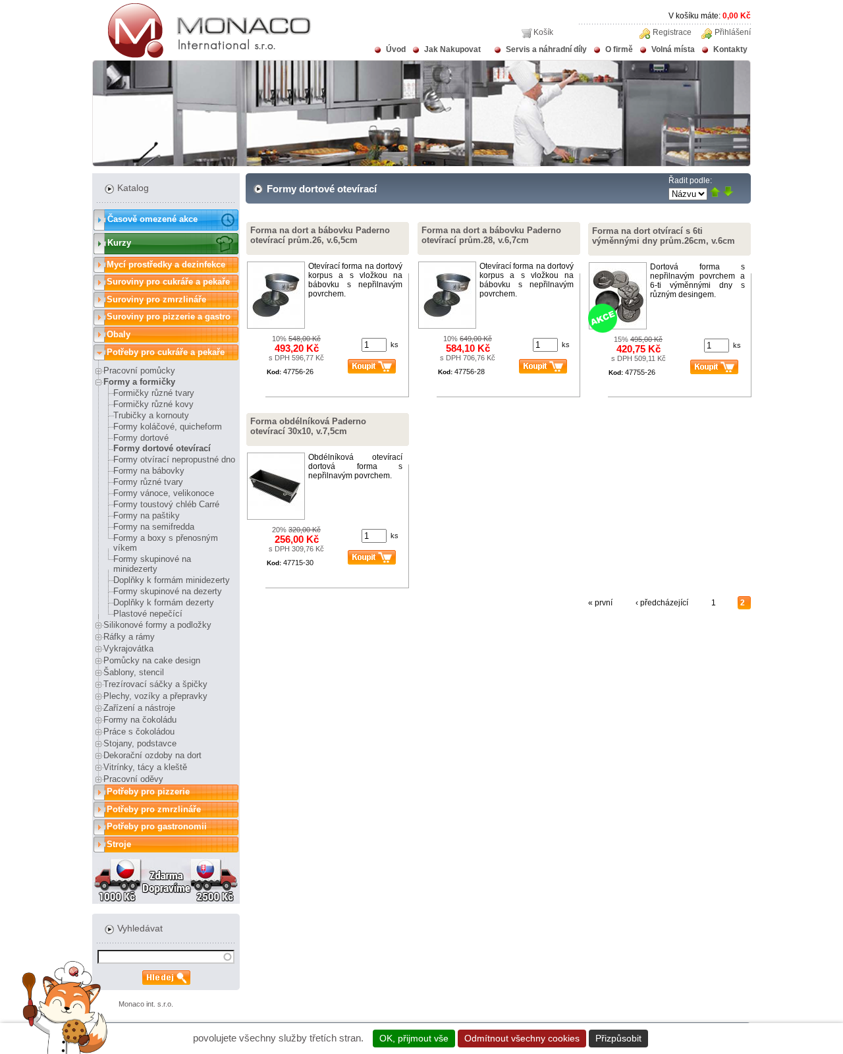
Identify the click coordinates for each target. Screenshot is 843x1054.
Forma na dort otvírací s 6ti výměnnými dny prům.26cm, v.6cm (663, 236)
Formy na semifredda (153, 527)
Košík (543, 32)
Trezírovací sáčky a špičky (155, 684)
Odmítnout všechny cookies (522, 1038)
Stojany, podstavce (140, 743)
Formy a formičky (139, 382)
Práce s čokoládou (139, 731)
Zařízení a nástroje (139, 708)
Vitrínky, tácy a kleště (145, 767)
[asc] (715, 192)
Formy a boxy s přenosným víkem (165, 543)
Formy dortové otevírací (162, 448)
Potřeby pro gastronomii (157, 826)
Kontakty (730, 49)
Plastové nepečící (147, 614)
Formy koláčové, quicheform (167, 426)
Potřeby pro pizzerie (148, 791)
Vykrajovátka (128, 648)
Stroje (119, 844)
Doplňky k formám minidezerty (171, 580)
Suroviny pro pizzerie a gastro (169, 316)
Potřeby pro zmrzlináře (154, 809)
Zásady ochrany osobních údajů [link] (721, 1038)
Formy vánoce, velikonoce (163, 493)
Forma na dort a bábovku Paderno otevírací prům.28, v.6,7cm (491, 235)
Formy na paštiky (146, 515)
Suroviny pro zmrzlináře (156, 299)
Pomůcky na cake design (151, 660)
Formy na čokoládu (140, 720)
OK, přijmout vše (414, 1038)
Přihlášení (733, 32)
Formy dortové (141, 438)
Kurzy (119, 243)
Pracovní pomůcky (139, 370)
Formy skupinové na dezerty (167, 591)
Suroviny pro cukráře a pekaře (168, 282)
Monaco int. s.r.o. (146, 1004)
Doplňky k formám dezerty (163, 602)
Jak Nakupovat (452, 49)
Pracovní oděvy (133, 779)
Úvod (396, 49)
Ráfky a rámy (129, 637)
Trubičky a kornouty (151, 415)
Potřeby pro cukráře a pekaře (166, 352)
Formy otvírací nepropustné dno (174, 459)
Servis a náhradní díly (546, 49)
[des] (728, 192)
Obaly (118, 334)
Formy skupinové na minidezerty (152, 564)
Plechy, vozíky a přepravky (155, 696)
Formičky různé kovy (153, 404)
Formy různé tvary (148, 482)
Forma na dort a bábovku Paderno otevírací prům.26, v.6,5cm (320, 235)
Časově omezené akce (152, 219)
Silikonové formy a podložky (157, 625)
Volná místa (673, 49)
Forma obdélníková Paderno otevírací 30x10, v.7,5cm (308, 426)
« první (600, 602)
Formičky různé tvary (153, 393)
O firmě (619, 49)
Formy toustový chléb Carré (166, 504)
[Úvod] (202, 55)
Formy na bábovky (148, 471)
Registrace (672, 32)
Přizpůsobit (618, 1038)
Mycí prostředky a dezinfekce (166, 264)
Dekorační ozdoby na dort (152, 755)
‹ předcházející (662, 602)
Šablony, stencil (133, 672)
